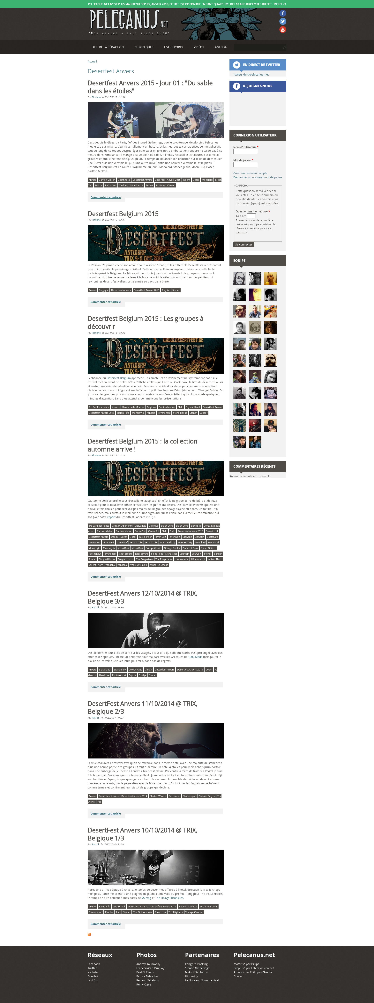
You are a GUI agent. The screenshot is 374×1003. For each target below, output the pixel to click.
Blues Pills (104, 906)
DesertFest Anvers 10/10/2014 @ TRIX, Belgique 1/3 (142, 834)
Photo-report (119, 675)
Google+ (93, 976)
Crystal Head (193, 407)
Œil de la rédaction (108, 47)
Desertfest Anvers (142, 179)
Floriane (96, 97)
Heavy (182, 906)
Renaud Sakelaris (147, 980)
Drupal (255, 964)
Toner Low (160, 912)
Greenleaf (108, 542)
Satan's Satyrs (207, 796)
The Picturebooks (142, 912)
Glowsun (187, 536)
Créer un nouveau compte (250, 173)
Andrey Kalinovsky (148, 964)
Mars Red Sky (167, 542)
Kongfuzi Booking (196, 964)
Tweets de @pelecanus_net (251, 74)
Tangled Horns (107, 559)
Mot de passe (243, 160)
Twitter (92, 968)
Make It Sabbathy (196, 972)
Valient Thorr (215, 559)
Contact (239, 976)
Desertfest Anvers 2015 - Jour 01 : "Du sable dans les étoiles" (150, 87)
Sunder (203, 412)
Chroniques (144, 47)
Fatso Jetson (145, 536)
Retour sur (110, 185)
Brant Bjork (120, 669)
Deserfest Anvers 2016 (190, 531)
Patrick (95, 607)
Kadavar (192, 906)
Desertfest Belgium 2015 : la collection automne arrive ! (143, 445)
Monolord (207, 179)
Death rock (124, 179)
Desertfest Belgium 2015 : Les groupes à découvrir (146, 322)
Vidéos (199, 47)
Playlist (166, 290)
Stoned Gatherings (197, 968)
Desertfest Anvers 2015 (168, 179)
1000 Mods (195, 657)
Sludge (123, 185)
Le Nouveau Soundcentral (202, 980)
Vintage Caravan (194, 912)
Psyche (98, 185)
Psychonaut (164, 412)
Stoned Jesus (136, 185)
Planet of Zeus (190, 548)
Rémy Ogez (143, 984)
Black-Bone (167, 525)
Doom (186, 179)
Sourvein (184, 553)
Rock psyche (141, 553)
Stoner (149, 185)
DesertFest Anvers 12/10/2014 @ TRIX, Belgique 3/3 (142, 597)
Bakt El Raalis (145, 972)
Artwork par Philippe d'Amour (253, 972)
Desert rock (212, 531)
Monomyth (138, 412)
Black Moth (105, 669)
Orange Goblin (153, 548)
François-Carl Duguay (150, 968)
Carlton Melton (107, 179)
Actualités (140, 525)
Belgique (103, 290)
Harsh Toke (123, 412)
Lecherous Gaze (209, 906)
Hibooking (191, 976)
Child (180, 407)
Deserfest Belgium (119, 378)
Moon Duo (123, 548)
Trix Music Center (165, 185)
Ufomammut (182, 559)
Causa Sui (140, 531)
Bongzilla (196, 525)
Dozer (196, 179)
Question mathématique (253, 211)
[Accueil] (128, 22)
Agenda (221, 47)
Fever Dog (160, 536)
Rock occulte (125, 553)
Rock (118, 912)
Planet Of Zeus (208, 548)
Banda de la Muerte (133, 407)
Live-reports (173, 47)
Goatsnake (212, 536)
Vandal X (110, 564)
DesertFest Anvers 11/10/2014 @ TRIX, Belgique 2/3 (142, 707)
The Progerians (144, 559)
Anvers (92, 179)
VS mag (146, 898)
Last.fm (92, 980)
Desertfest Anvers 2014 (190, 669)
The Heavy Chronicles (169, 898)
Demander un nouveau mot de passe (257, 177)
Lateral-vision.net (262, 968)
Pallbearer (174, 796)
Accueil (92, 61)
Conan (148, 669)
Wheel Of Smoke (138, 564)
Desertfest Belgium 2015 (123, 214)
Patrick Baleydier (147, 976)
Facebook (94, 964)
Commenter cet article (106, 197)
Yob (99, 801)
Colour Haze (135, 669)
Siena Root (157, 553)
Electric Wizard (158, 796)
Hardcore (104, 675)
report (111, 517)
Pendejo (150, 412)
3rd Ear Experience (99, 407)
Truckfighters (175, 912)
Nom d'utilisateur (245, 147)
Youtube (93, 972)
